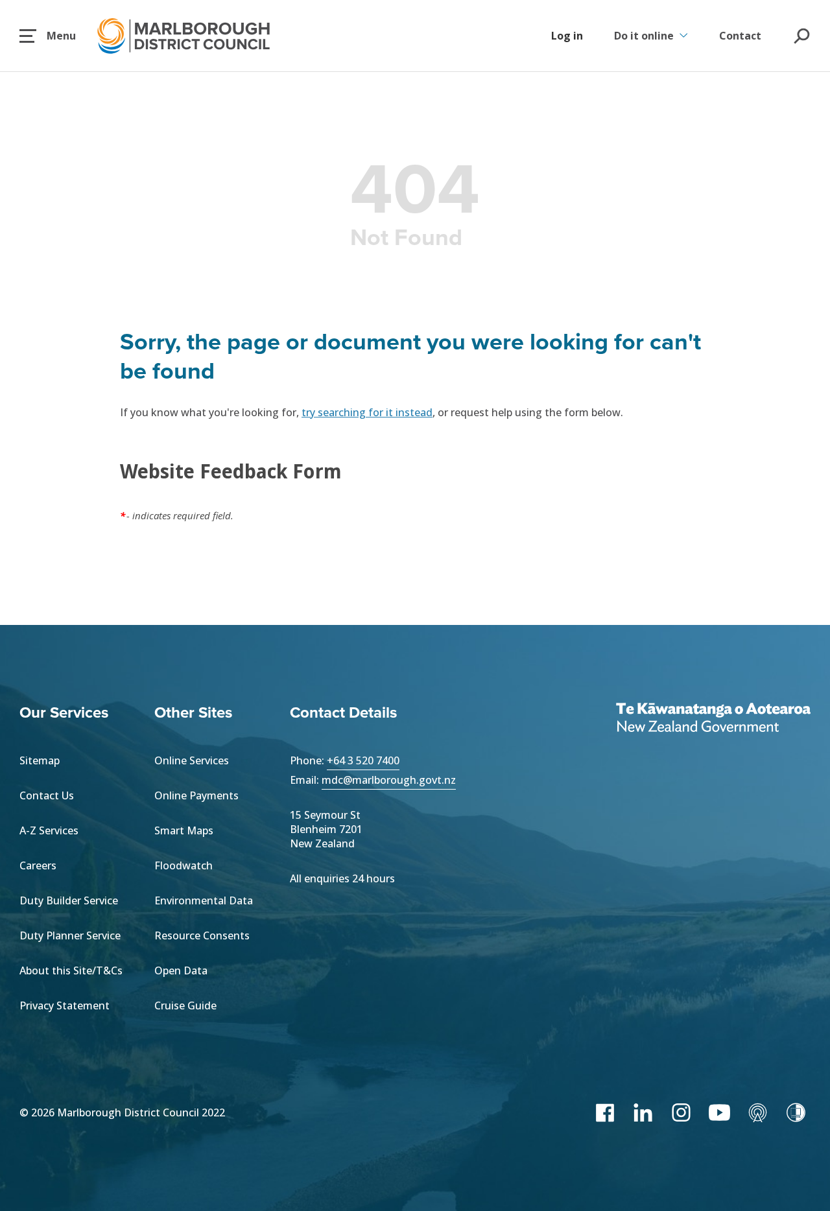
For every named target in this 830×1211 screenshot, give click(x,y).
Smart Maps (183, 830)
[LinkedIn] (643, 1112)
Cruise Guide (185, 1005)
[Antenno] (757, 1112)
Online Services (191, 760)
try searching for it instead (367, 412)
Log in (567, 35)
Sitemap (39, 760)
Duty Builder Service (68, 900)
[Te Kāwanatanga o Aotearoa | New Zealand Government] (713, 719)
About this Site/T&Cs (71, 970)
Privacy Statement (64, 1005)
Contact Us (46, 795)
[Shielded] (796, 1112)
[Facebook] (604, 1112)
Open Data (181, 970)
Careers (37, 865)
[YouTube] (719, 1112)
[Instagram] (681, 1112)
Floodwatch (183, 865)
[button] (47, 35)
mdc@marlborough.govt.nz (389, 780)
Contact (740, 36)
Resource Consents (202, 935)
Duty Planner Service (70, 935)
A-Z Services (48, 830)
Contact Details (343, 712)
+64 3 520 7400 (363, 760)
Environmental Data (203, 900)
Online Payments (196, 795)
